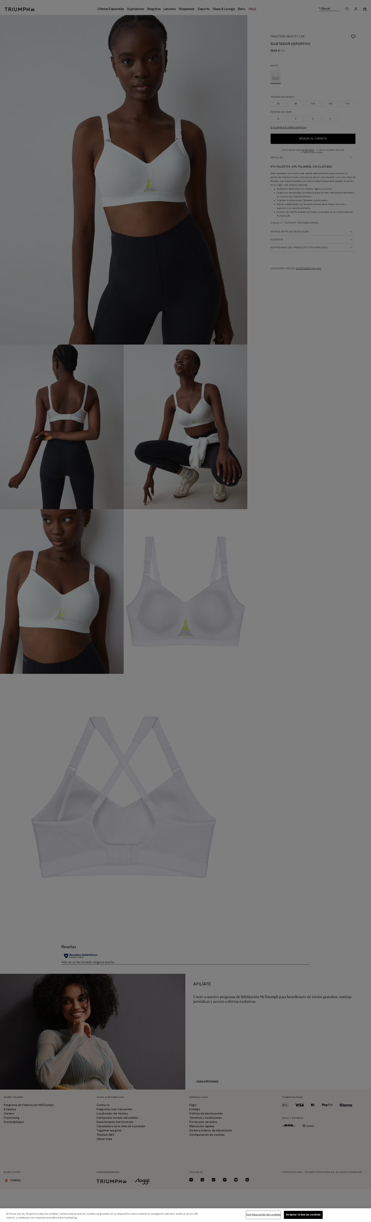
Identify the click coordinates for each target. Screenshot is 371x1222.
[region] (185, 1215)
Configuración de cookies (263, 1214)
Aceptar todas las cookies (303, 1214)
